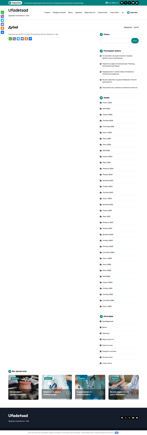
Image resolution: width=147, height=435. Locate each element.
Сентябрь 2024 (108, 126)
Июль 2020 (107, 264)
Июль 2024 (107, 139)
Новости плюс (107, 345)
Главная (47, 12)
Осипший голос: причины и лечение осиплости (119, 88)
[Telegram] (2, 20)
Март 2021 (106, 216)
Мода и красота (90, 12)
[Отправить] (2, 32)
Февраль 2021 (108, 222)
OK (117, 432)
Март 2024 (107, 162)
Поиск (107, 34)
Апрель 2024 (107, 156)
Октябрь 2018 (108, 294)
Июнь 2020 (107, 270)
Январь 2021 (107, 228)
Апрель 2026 (107, 115)
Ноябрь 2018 (107, 288)
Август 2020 (107, 258)
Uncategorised (107, 321)
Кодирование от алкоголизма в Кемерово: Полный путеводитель (118, 73)
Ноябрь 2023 (107, 186)
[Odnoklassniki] (2, 28)
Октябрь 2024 (108, 120)
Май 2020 (106, 276)
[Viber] (2, 16)
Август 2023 (107, 198)
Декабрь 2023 (108, 180)
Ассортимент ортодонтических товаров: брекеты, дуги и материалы (117, 57)
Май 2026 (106, 109)
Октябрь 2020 (108, 246)
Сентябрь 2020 (108, 252)
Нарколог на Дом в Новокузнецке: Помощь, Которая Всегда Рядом (118, 65)
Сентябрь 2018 (108, 300)
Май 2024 (106, 150)
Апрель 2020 (107, 282)
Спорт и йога (114, 12)
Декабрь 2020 (108, 234)
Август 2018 (107, 306)
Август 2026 (107, 103)
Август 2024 (107, 132)
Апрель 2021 (107, 210)
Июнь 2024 (107, 144)
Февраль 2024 (108, 168)
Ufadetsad (18, 10)
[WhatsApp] (2, 12)
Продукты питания (59, 12)
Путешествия (102, 12)
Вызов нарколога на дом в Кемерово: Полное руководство (119, 81)
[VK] (2, 24)
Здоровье (78, 12)
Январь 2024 (108, 174)
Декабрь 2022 (108, 204)
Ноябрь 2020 (108, 240)
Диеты (70, 12)
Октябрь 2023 (108, 192)
